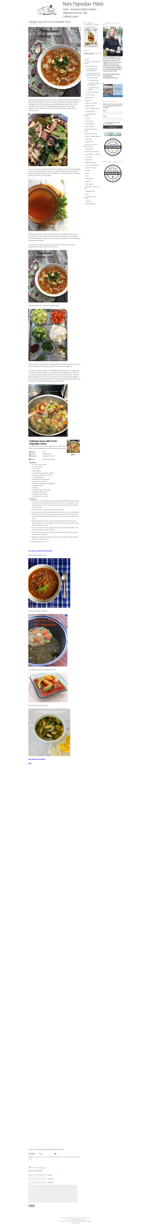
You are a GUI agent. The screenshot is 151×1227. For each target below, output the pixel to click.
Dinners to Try (89, 121)
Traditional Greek (90, 191)
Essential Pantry (90, 123)
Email (104, 116)
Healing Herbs (89, 149)
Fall (41, 1157)
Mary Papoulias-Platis (45, 1149)
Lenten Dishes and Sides (92, 154)
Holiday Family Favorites (92, 151)
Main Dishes (88, 159)
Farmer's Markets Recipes (93, 136)
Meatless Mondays (55, 1157)
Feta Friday (88, 139)
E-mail (50, 1179)
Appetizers (88, 100)
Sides (87, 176)
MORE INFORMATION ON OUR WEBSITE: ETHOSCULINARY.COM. (111, 76)
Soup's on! (88, 181)
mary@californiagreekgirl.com (78, 1219)
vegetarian (77, 1157)
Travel (87, 194)
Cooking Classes (90, 111)
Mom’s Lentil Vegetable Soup (37, 555)
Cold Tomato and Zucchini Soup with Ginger (42, 669)
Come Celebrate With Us (92, 108)
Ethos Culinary (89, 126)
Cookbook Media (93, 80)
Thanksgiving (89, 184)
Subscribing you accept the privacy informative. (111, 123)
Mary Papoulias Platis (91, 66)
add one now (41, 1167)
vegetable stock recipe (46, 244)
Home (87, 59)
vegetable (70, 1157)
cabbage (37, 1157)
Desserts (88, 118)
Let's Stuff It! (88, 157)
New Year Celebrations (91, 165)
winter (30, 1159)
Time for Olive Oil (90, 95)
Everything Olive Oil (91, 133)
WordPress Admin (75, 1223)
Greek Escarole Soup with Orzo (38, 705)
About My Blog (89, 97)
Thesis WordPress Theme (76, 1217)
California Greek (90, 105)
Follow (33, 1153)
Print (74, 454)
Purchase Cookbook (93, 92)
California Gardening (91, 103)
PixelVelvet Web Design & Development (82, 1221)
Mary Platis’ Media (92, 78)
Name (50, 1175)
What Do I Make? (90, 204)
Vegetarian (88, 201)
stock (65, 1157)
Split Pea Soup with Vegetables (38, 611)
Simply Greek (89, 178)
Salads (87, 173)
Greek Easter (89, 141)
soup (62, 1157)
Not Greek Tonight (90, 168)
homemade (46, 1157)
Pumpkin (87, 170)
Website (50, 1182)
